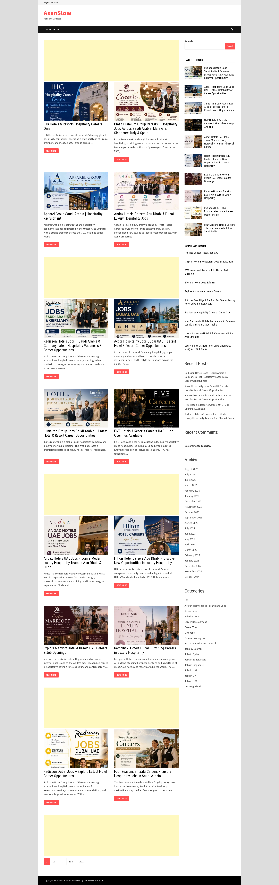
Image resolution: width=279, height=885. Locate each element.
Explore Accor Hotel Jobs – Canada (203, 291)
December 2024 (193, 566)
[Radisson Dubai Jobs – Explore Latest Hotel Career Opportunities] (193, 208)
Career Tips (191, 627)
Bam (101, 880)
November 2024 (193, 571)
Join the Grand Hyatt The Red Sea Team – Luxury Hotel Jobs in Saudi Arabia (210, 302)
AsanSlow (57, 13)
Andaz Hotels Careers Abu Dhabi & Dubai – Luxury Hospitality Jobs (145, 216)
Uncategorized (193, 686)
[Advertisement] (111, 60)
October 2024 (192, 576)
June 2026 (190, 479)
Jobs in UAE (191, 670)
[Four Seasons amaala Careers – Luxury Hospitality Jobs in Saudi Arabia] (193, 225)
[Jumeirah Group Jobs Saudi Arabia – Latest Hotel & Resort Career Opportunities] (193, 104)
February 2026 (192, 490)
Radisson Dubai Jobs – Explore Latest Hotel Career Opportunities (218, 211)
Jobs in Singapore (194, 665)
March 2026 (191, 485)
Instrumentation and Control (200, 643)
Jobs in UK (190, 675)
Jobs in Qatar (192, 654)
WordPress (89, 880)
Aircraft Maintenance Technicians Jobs (205, 605)
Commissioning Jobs (196, 638)
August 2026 (191, 469)
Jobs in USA (191, 681)
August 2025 (191, 523)
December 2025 (193, 501)
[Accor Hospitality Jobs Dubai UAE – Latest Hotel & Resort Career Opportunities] (193, 87)
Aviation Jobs (192, 616)
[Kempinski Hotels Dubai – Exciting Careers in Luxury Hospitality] (193, 191)
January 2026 (192, 496)
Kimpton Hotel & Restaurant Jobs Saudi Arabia (209, 261)
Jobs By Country (193, 648)
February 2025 (192, 555)
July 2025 (190, 528)
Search (189, 41)
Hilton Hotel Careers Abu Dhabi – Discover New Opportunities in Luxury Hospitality (145, 560)
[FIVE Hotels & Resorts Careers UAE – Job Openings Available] (193, 120)
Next (81, 861)
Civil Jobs (190, 632)
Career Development (196, 622)
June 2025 (190, 533)
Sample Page (52, 29)
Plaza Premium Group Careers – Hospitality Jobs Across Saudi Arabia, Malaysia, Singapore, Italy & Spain (145, 128)
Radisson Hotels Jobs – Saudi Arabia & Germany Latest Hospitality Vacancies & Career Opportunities (73, 345)
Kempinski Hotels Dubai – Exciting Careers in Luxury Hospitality (217, 194)
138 (71, 861)
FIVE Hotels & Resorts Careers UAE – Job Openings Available (219, 123)
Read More (52, 151)
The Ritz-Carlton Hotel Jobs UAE (201, 252)
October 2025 (192, 512)
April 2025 (190, 544)
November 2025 (193, 506)
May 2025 (190, 539)
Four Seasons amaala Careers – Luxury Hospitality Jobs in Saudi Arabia (142, 773)
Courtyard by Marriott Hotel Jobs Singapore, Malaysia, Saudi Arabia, (208, 347)
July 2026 (190, 474)
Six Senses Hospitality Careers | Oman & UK (207, 312)
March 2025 (191, 549)
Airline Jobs (191, 611)
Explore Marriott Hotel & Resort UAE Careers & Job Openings (217, 178)
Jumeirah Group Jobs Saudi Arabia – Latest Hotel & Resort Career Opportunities (75, 433)
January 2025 (192, 560)
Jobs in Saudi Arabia (195, 659)
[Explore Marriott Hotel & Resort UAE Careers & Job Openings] (193, 175)
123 (186, 600)
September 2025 (193, 517)
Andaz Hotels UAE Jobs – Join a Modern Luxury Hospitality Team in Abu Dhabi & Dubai (73, 562)
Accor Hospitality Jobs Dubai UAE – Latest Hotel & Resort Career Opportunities (145, 343)
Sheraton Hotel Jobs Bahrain (200, 282)
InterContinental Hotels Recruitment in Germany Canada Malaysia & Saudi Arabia (210, 323)
